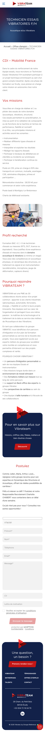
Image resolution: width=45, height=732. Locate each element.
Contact (28, 682)
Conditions (29, 629)
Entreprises (10, 678)
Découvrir (22, 447)
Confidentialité (17, 629)
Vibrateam (9, 673)
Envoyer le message (22, 621)
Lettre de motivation (13, 604)
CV (5, 596)
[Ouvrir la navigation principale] (4, 3)
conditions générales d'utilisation (21, 611)
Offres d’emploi (20, 46)
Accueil (7, 46)
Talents (8, 682)
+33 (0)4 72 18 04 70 (22, 708)
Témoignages (30, 673)
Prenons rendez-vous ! (22, 664)
